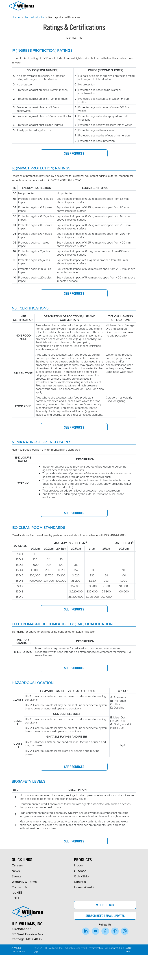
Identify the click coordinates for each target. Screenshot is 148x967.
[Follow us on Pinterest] (115, 931)
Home (16, 17)
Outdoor (80, 871)
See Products (74, 153)
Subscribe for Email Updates (105, 915)
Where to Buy (105, 905)
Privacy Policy (95, 948)
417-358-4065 (21, 929)
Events (16, 876)
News (16, 871)
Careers (17, 865)
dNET (15, 898)
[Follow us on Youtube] (95, 931)
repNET (17, 892)
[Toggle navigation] (135, 6)
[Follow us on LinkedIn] (86, 931)
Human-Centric (84, 887)
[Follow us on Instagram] (125, 931)
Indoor (78, 865)
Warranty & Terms (24, 881)
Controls (80, 881)
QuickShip (81, 876)
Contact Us (19, 887)
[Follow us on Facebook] (105, 931)
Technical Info (34, 17)
